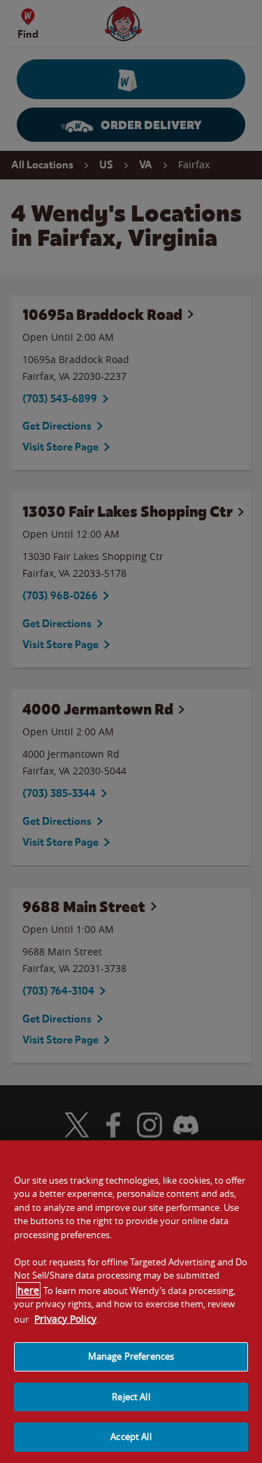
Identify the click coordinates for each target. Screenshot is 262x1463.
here (28, 1290)
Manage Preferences (131, 1356)
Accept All (130, 1436)
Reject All (131, 1396)
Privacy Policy (65, 1318)
